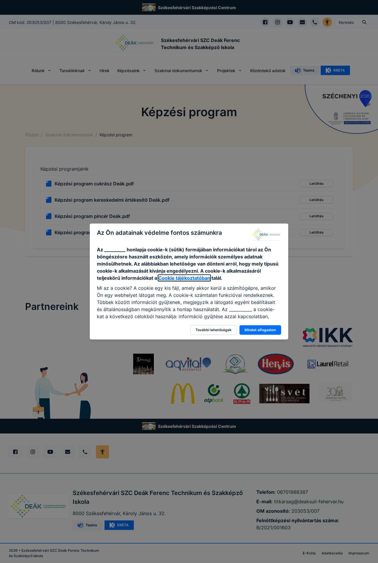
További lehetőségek (213, 330)
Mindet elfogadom (260, 330)
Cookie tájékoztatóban (184, 278)
